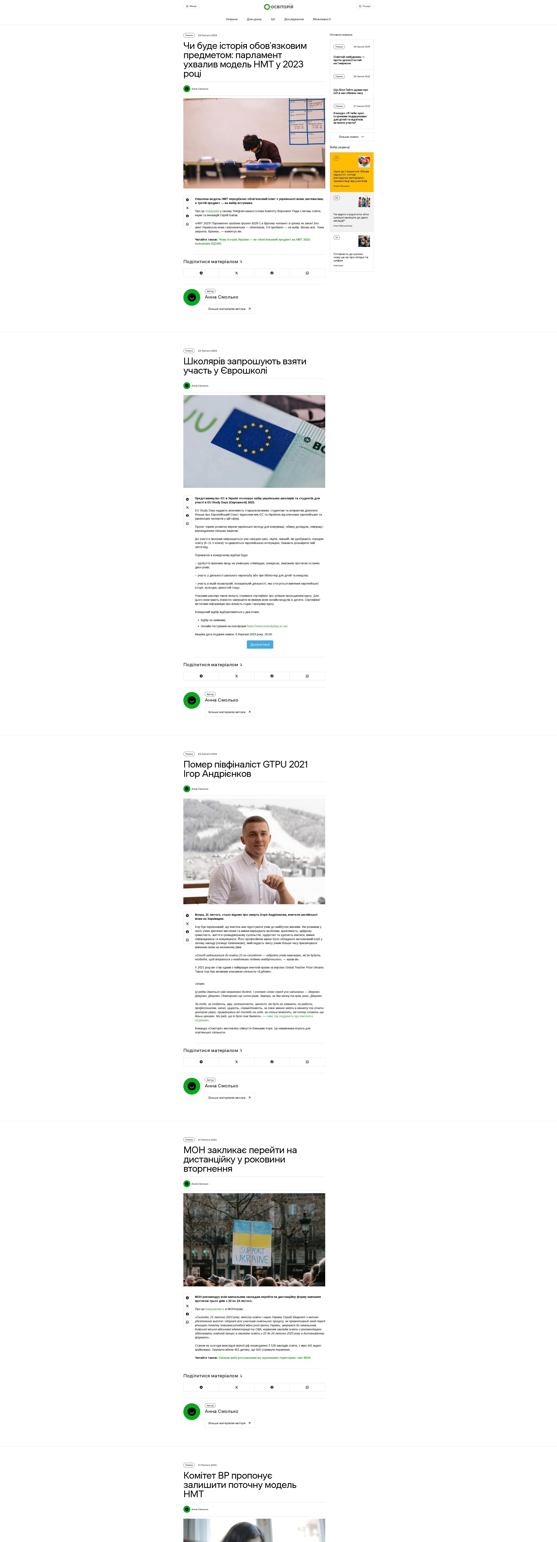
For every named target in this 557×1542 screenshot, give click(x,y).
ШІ (273, 19)
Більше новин (348, 136)
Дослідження (294, 19)
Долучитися (260, 644)
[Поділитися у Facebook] (187, 216)
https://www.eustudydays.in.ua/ (267, 626)
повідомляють (214, 1309)
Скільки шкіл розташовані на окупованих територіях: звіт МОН (265, 1357)
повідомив (212, 211)
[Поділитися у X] (187, 208)
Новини (232, 19)
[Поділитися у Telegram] (187, 200)
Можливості (322, 19)
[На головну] (278, 6)
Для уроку (254, 19)
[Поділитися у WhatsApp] (187, 224)
